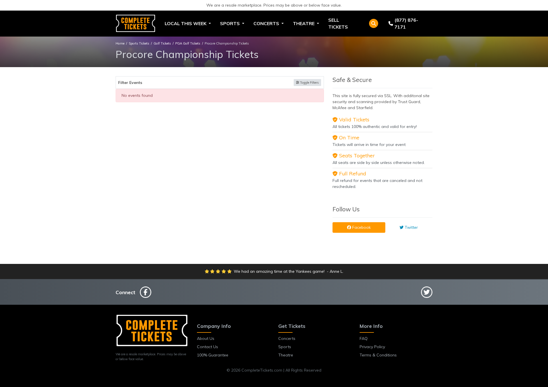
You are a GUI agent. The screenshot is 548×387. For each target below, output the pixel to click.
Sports (284, 346)
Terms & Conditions (378, 355)
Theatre (285, 355)
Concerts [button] (266, 23)
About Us (205, 338)
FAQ (364, 338)
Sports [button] (230, 23)
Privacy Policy (372, 346)
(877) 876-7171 (406, 23)
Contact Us (207, 346)
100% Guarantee (212, 355)
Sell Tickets (338, 23)
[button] (373, 23)
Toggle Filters (309, 83)
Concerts (286, 338)
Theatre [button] (304, 23)
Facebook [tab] (361, 227)
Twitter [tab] (411, 227)
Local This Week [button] (186, 23)
